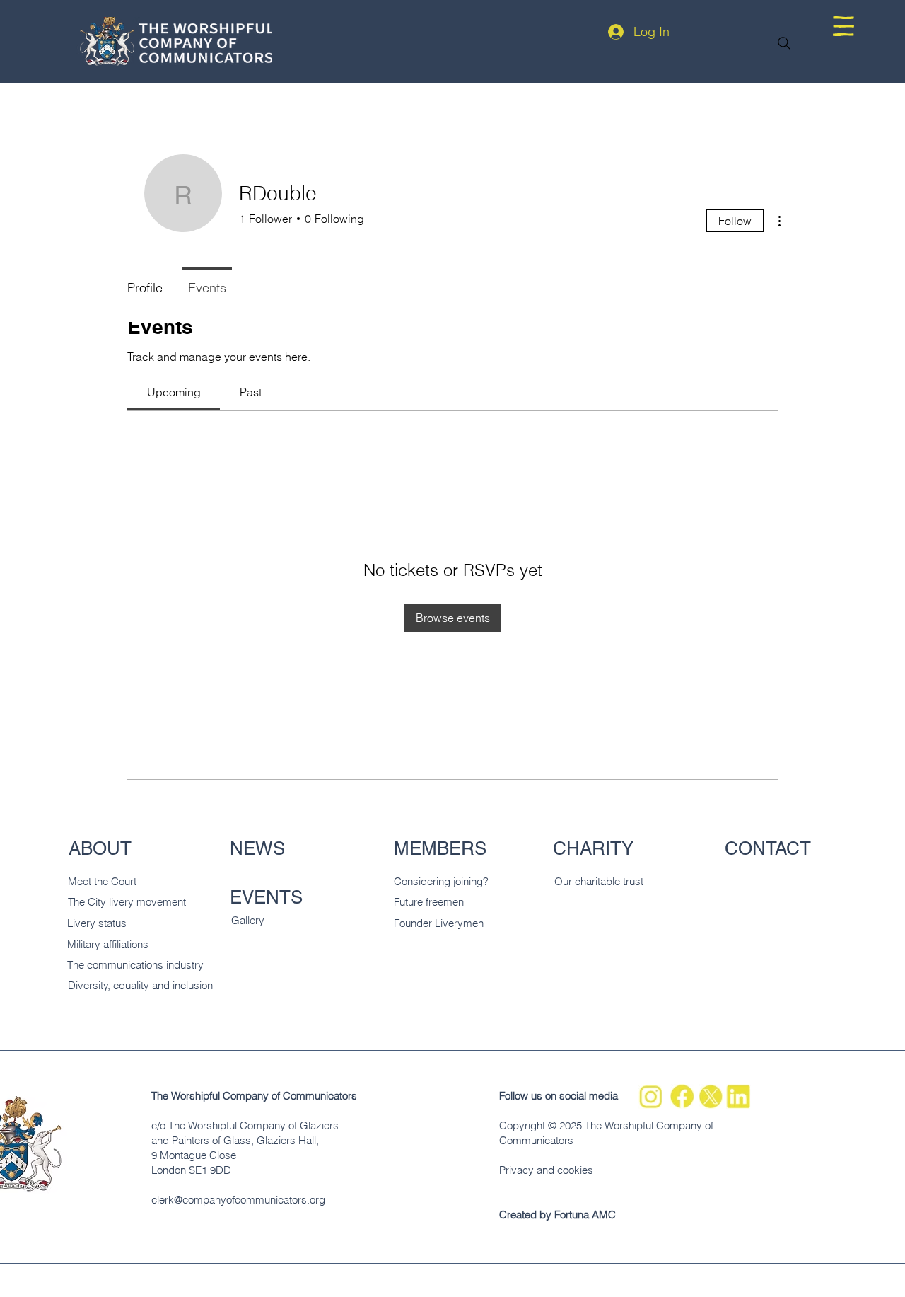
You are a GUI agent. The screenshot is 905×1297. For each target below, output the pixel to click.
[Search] (784, 43)
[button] (843, 26)
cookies (575, 1170)
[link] (174, 392)
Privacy (516, 1170)
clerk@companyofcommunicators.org (238, 1199)
